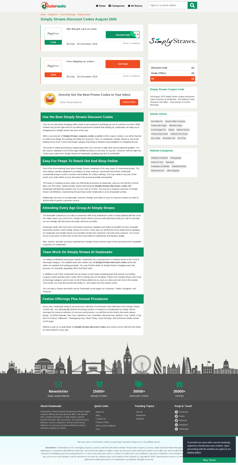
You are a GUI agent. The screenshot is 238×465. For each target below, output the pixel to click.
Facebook (183, 412)
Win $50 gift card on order (82, 29)
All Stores (136, 6)
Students (140, 419)
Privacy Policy (102, 422)
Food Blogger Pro (158, 130)
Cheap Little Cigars (159, 125)
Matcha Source (183, 130)
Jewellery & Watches (159, 158)
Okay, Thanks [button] (209, 460)
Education (170, 162)
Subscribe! (129, 102)
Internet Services (157, 171)
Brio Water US (157, 121)
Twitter (182, 416)
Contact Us (101, 419)
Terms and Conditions (106, 425)
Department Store (179, 166)
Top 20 (139, 412)
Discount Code (172, 68)
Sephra (171, 130)
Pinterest (183, 420)
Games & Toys (157, 162)
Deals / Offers (172, 73)
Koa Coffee (155, 138)
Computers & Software (160, 166)
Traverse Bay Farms (159, 134)
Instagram (183, 424)
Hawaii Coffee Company (175, 121)
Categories (118, 6)
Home (102, 6)
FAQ (98, 429)
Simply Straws (84, 14)
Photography (175, 158)
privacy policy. (194, 452)
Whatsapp (183, 429)
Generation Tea (169, 138)
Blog (98, 415)
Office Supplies (173, 171)
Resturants (141, 415)
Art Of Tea (182, 138)
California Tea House (179, 134)
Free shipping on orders (80, 61)
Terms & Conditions (131, 43)
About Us (100, 412)
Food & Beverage (67, 14)
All (172, 79)
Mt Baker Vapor (175, 125)
